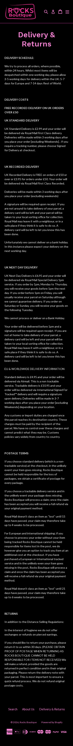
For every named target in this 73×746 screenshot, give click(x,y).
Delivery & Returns (52, 709)
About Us (28, 709)
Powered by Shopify (51, 722)
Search (12, 709)
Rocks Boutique (28, 722)
